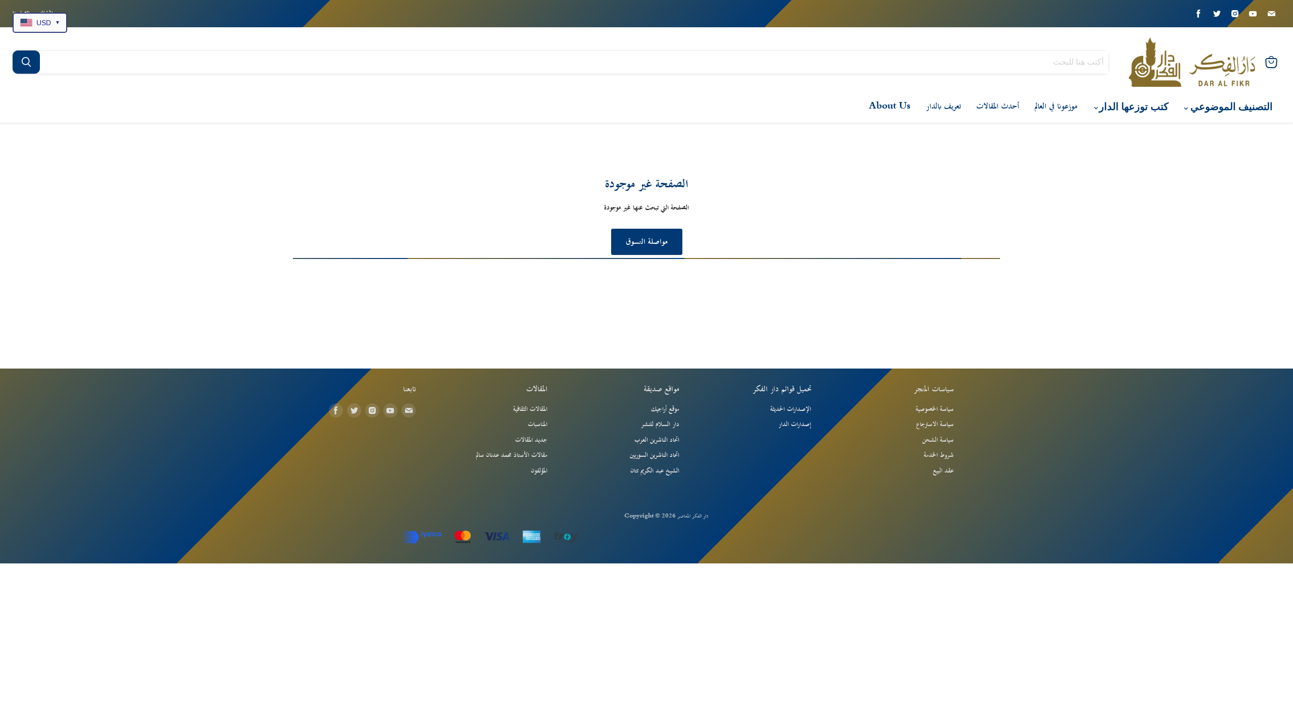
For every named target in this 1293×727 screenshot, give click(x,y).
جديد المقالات (531, 440)
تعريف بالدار (943, 106)
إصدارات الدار (794, 425)
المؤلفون (539, 471)
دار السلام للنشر (660, 425)
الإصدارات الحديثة (790, 409)
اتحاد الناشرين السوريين (654, 455)
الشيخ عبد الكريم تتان (654, 471)
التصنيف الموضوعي (1230, 107)
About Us (890, 106)
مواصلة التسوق (647, 241)
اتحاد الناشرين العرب (656, 440)
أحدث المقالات (997, 106)
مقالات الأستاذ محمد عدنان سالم (512, 455)
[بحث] (26, 62)
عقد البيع (943, 471)
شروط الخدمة (939, 455)
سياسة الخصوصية (935, 409)
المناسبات (538, 425)
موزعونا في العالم (1055, 106)
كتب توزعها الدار (1133, 107)
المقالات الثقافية (530, 409)
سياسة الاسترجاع (935, 425)
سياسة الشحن (938, 440)
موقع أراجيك (665, 409)
